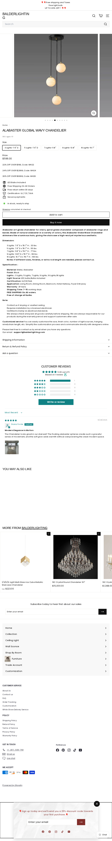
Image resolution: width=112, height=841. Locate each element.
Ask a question (10, 353)
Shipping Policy (9, 720)
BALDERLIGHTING (15, 16)
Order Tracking (9, 702)
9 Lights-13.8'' (68, 147)
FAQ (4, 698)
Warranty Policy (9, 735)
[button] (40, 381)
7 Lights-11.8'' (50, 147)
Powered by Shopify (12, 785)
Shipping (6, 209)
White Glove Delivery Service (15, 709)
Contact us (7, 694)
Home (5, 125)
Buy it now (56, 222)
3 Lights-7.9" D (11, 147)
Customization (9, 706)
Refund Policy (8, 724)
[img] (11, 420)
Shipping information (13, 339)
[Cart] (100, 15)
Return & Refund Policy (14, 346)
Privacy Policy (8, 732)
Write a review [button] (56, 402)
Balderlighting (34, 527)
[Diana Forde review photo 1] (12, 447)
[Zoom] (93, 113)
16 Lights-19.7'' (87, 147)
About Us (6, 690)
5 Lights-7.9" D (31, 147)
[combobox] (56, 24)
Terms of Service (10, 728)
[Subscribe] (81, 822)
